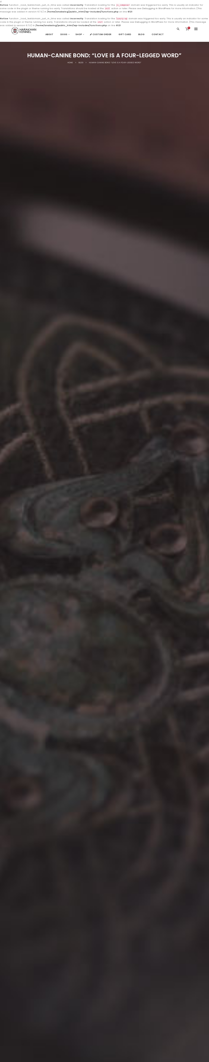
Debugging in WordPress (156, 8)
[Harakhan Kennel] (24, 30)
